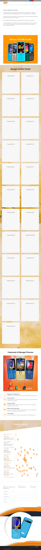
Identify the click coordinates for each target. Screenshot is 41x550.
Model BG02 (30, 76)
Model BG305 (11, 212)
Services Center (23, 0)
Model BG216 (11, 189)
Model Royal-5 (11, 326)
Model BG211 (30, 121)
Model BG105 (30, 98)
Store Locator (27, 0)
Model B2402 (30, 258)
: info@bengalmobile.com (11, 0)
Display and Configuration (13, 394)
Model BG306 (30, 212)
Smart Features (11, 398)
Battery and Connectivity (13, 408)
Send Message (20, 508)
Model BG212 (11, 144)
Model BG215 (30, 167)
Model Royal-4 (30, 303)
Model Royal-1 (11, 280)
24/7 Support (10, 413)
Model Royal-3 (11, 303)
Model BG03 (11, 98)
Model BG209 (11, 121)
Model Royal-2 (30, 280)
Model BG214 (11, 167)
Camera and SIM (11, 403)
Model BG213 (30, 144)
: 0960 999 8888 (18, 0)
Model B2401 (11, 258)
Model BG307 (30, 189)
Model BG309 (11, 235)
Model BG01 (10, 76)
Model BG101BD (30, 235)
